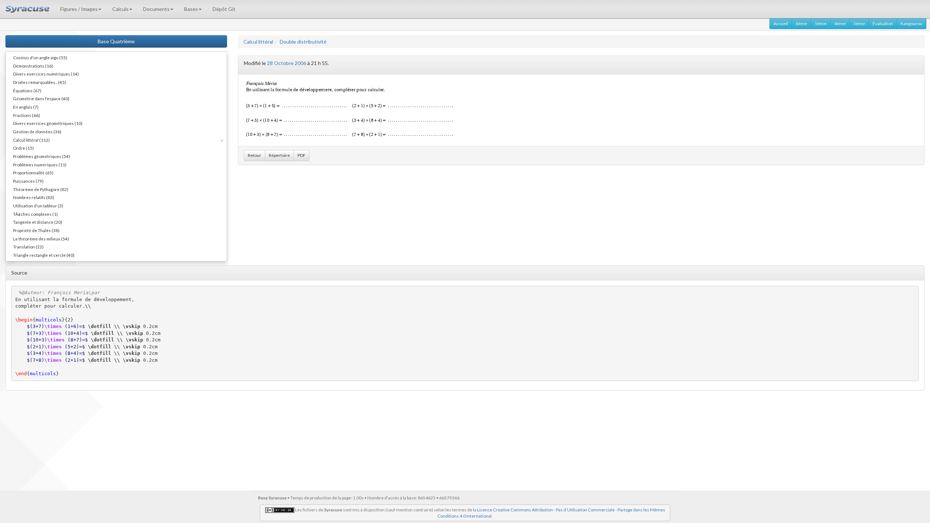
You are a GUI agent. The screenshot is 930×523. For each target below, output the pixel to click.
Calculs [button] (120, 9)
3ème (859, 23)
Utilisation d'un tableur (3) (38, 205)
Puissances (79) (28, 180)
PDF (302, 155)
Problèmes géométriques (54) (41, 156)
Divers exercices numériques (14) (46, 73)
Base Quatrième (116, 41)
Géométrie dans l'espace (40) (41, 98)
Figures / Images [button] (79, 9)
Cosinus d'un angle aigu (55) (40, 57)
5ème (820, 23)
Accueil (780, 23)
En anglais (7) (26, 106)
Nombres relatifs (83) (33, 197)
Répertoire (279, 155)
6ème (801, 23)
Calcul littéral (258, 41)
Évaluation (883, 23)
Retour (254, 155)
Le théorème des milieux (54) (41, 238)
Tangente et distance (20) (37, 221)
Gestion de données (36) (37, 131)
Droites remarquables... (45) (39, 82)
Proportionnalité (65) (33, 172)
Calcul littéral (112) (31, 139)
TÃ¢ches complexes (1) (35, 213)
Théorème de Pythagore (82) (40, 189)
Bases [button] (191, 9)
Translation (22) (28, 246)
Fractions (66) (26, 115)
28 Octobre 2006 (286, 63)
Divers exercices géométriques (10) (47, 123)
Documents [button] (156, 9)
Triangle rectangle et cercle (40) (43, 255)
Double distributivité (303, 41)
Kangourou (911, 23)
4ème (840, 23)
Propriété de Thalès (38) (36, 230)
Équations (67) (27, 90)
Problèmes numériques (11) (39, 164)
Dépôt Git (224, 9)
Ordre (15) (23, 147)
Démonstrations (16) (33, 65)
